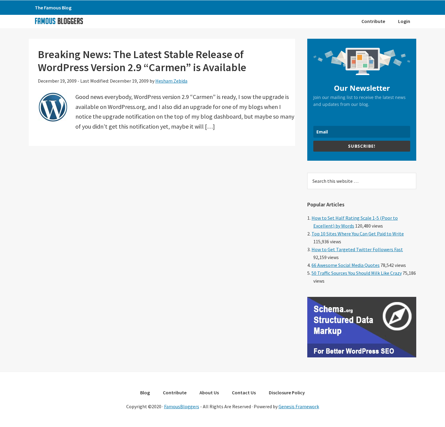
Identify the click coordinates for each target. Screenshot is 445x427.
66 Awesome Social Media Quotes (346, 265)
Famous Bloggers (58, 20)
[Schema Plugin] (361, 356)
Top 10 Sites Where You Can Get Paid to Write (358, 234)
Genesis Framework (299, 406)
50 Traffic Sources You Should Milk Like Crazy (357, 273)
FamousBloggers (181, 406)
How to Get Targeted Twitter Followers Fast (357, 249)
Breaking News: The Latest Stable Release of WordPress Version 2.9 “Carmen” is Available (142, 61)
